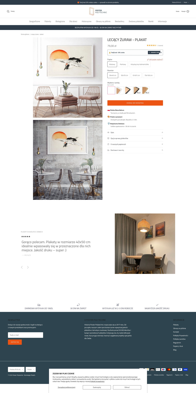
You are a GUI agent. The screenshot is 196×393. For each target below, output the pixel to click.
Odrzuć (127, 387)
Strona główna (25, 34)
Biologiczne (60, 21)
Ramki (150, 21)
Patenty (48, 21)
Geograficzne (34, 21)
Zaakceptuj (97, 387)
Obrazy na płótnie (103, 21)
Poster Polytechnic (18, 375)
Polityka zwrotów (179, 339)
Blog (174, 349)
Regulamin (177, 342)
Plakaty (176, 324)
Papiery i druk (178, 346)
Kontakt (176, 332)
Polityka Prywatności (180, 335)
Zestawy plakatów (136, 21)
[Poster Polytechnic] (98, 11)
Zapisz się (15, 342)
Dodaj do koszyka (135, 103)
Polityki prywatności (97, 381)
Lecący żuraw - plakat (37, 34)
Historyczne (86, 21)
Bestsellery (119, 21)
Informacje (162, 21)
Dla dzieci (73, 21)
